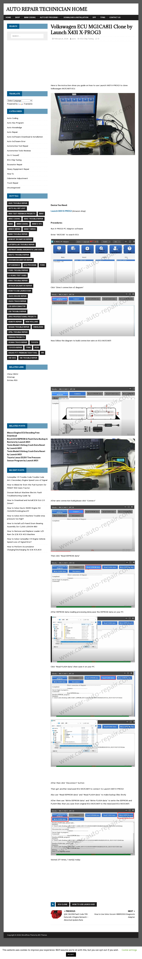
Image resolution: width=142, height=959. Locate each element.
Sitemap (11, 377)
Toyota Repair (15, 347)
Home (8, 17)
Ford (42, 265)
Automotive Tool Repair (17, 145)
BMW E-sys (37, 224)
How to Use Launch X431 (83, 904)
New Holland (32, 321)
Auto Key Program (49, 17)
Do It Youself (13, 155)
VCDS (37, 347)
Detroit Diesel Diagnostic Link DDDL (25, 249)
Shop (17, 17)
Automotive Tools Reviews (19, 150)
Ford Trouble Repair (18, 270)
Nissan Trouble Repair (18, 327)
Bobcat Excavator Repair (20, 239)
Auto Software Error (16, 141)
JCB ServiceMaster (17, 306)
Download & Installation (76, 17)
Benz (41, 213)
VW (42, 352)
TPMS (102, 17)
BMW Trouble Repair (17, 234)
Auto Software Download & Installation (25, 136)
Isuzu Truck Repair (17, 301)
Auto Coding (12, 118)
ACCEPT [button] (71, 954)
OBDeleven (38, 327)
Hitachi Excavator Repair (20, 285)
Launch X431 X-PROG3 (61, 211)
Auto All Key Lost (17, 208)
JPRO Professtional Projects (22, 316)
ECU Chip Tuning (87, 38)
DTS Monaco (14, 265)
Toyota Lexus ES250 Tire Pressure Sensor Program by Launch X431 (23, 459)
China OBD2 (12, 374)
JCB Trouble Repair (17, 311)
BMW (10, 224)
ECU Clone (62, 904)
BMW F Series (30, 229)
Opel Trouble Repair (18, 332)
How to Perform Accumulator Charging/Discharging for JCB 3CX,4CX (24, 548)
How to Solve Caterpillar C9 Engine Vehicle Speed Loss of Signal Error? (26, 540)
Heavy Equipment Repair (18, 169)
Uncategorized (13, 187)
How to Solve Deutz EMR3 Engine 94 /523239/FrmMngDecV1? (23, 509)
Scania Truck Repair (17, 342)
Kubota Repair (15, 321)
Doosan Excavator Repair (20, 260)
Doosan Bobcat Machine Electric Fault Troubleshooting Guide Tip (24, 494)
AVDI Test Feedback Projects (21, 213)
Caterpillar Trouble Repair (21, 244)
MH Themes (42, 935)
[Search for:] (27, 36)
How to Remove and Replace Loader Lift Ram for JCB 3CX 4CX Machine (25, 533)
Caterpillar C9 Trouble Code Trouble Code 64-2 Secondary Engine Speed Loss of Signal (27, 479)
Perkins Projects (16, 337)
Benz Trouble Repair (33, 218)
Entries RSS (12, 380)
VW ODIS (12, 358)
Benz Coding (14, 218)
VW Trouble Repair (28, 358)
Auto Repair (12, 132)
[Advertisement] (93, 63)
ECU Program (30, 265)
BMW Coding (30, 17)
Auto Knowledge (14, 127)
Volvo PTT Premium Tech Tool (22, 352)
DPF (94, 17)
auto (74, 38)
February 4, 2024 (61, 38)
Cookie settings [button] (129, 950)
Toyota (34, 342)
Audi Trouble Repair (17, 203)
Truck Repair (12, 182)
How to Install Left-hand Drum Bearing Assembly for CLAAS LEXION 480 (25, 525)
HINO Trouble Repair (18, 280)
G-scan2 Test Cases (17, 275)
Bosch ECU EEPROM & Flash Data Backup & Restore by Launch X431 (27, 440)
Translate (28, 103)
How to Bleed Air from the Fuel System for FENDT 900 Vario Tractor (26, 486)
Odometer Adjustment (17, 178)
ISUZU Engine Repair (17, 296)
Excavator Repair (14, 164)
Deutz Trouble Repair (18, 254)
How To (10, 173)
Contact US (114, 17)
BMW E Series (14, 229)
